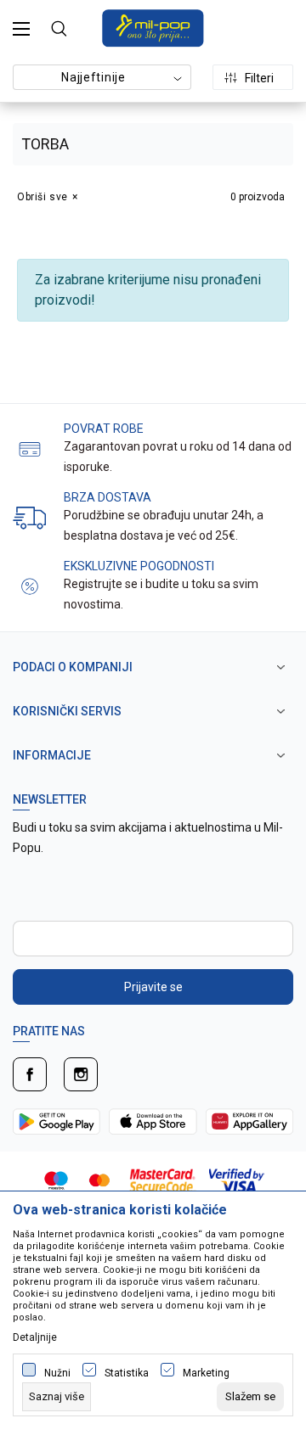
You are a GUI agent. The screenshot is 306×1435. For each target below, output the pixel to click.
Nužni (57, 1373)
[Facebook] (30, 1074)
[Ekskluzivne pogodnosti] (30, 585)
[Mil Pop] (153, 27)
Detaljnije (35, 1337)
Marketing (206, 1373)
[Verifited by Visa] (236, 1179)
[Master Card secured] (162, 1179)
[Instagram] (81, 1074)
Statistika (127, 1373)
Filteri (259, 78)
